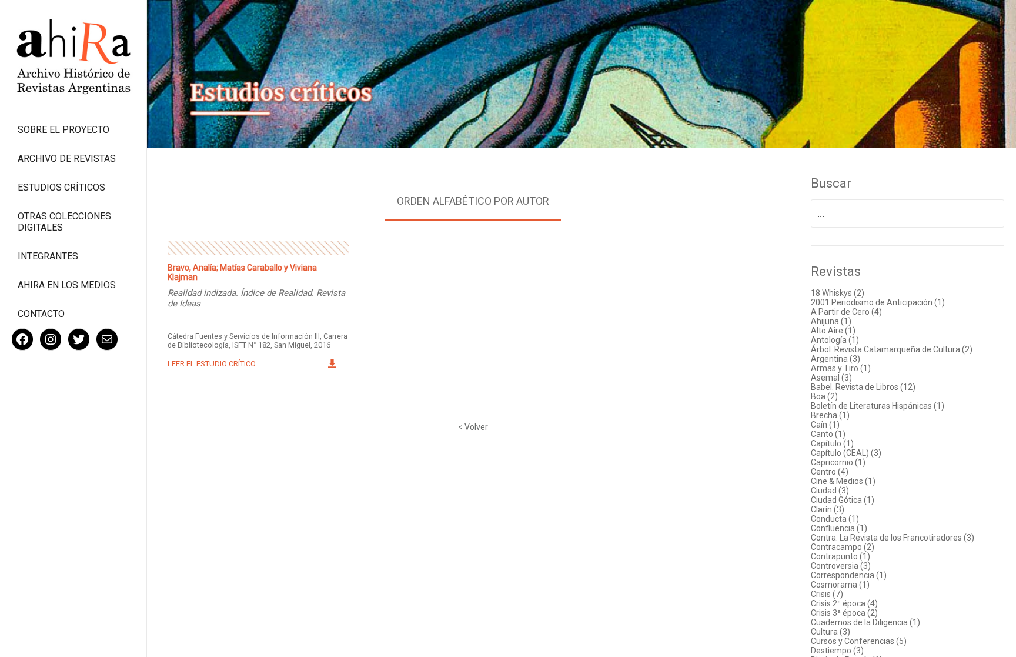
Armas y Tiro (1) (841, 368)
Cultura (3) (830, 631)
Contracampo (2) (842, 547)
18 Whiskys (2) (837, 293)
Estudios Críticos (61, 187)
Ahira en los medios (67, 285)
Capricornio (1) (838, 462)
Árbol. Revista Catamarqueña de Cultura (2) (891, 349)
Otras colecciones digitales (64, 222)
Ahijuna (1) (831, 321)
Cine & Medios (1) (843, 481)
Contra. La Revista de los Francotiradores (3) (892, 537)
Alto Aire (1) (833, 330)
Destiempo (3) (837, 650)
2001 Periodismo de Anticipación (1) (878, 302)
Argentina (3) (835, 358)
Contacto (41, 313)
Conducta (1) (835, 518)
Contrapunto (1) (840, 556)
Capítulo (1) (832, 443)
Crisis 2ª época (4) (844, 603)
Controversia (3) (841, 566)
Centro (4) (829, 471)
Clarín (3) (827, 509)
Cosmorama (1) (840, 584)
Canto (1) (828, 434)
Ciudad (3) (830, 490)
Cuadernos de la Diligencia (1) (865, 622)
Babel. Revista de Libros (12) (863, 387)
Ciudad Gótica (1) (842, 500)
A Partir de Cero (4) (846, 311)
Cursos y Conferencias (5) (859, 641)
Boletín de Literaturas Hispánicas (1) (877, 406)
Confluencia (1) (839, 528)
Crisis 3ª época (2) (844, 613)
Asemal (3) (831, 377)
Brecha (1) (830, 415)
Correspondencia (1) (849, 575)
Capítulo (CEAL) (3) (846, 453)
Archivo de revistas (67, 158)
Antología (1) (835, 340)
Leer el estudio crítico (212, 363)
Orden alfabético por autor (473, 201)
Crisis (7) (827, 594)
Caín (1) (825, 424)
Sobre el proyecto (63, 129)
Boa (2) (824, 396)
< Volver (473, 427)
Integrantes (48, 256)
